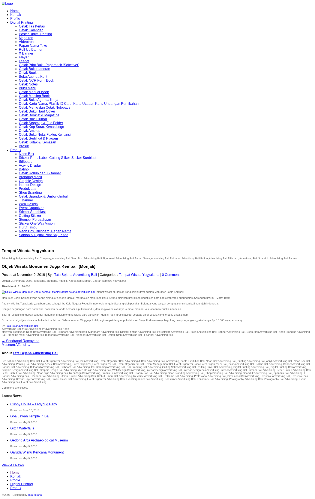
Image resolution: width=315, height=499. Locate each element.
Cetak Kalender (31, 30)
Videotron (26, 42)
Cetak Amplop (29, 130)
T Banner (26, 200)
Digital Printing (21, 22)
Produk (15, 150)
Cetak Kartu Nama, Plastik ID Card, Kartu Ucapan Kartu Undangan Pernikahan (79, 103)
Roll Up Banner (30, 49)
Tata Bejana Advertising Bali (75, 275)
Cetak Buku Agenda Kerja (38, 100)
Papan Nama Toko (33, 45)
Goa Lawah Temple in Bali (30, 416)
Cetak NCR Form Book (36, 80)
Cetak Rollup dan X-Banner (40, 173)
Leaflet (24, 61)
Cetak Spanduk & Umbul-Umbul (43, 196)
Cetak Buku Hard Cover (37, 111)
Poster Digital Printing (35, 34)
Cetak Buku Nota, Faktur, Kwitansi (45, 134)
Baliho (24, 169)
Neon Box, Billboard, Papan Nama (45, 231)
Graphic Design (31, 181)
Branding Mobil (30, 177)
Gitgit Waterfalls (22, 428)
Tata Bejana (35, 494)
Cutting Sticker (30, 216)
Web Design (28, 204)
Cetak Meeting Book (34, 96)
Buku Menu (27, 88)
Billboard (26, 161)
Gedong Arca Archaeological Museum (39, 440)
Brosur (24, 146)
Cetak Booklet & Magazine (39, 115)
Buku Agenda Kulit (33, 76)
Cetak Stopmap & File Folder (41, 123)
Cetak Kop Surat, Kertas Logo (41, 127)
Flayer (23, 57)
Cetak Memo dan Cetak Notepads (44, 107)
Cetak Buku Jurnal (33, 119)
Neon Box (26, 154)
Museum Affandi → (16, 345)
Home (15, 11)
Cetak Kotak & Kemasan (37, 142)
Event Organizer (31, 208)
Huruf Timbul (28, 227)
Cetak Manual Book (34, 92)
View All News (13, 465)
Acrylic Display (30, 165)
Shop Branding (30, 192)
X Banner (26, 53)
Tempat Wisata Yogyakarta (139, 275)
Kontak (15, 15)
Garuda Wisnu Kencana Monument (37, 452)
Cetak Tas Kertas (32, 26)
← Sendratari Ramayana (20, 341)
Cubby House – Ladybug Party (33, 404)
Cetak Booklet (29, 73)
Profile (15, 18)
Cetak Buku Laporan (34, 69)
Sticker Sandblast (32, 212)
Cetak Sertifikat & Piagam (38, 138)
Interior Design (30, 185)
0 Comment (171, 275)
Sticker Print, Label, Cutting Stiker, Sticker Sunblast (57, 158)
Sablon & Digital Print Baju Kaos (43, 235)
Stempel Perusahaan (35, 219)
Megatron (26, 38)
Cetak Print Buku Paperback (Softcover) (49, 65)
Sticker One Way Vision (37, 223)
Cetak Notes (28, 84)
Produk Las (27, 188)
